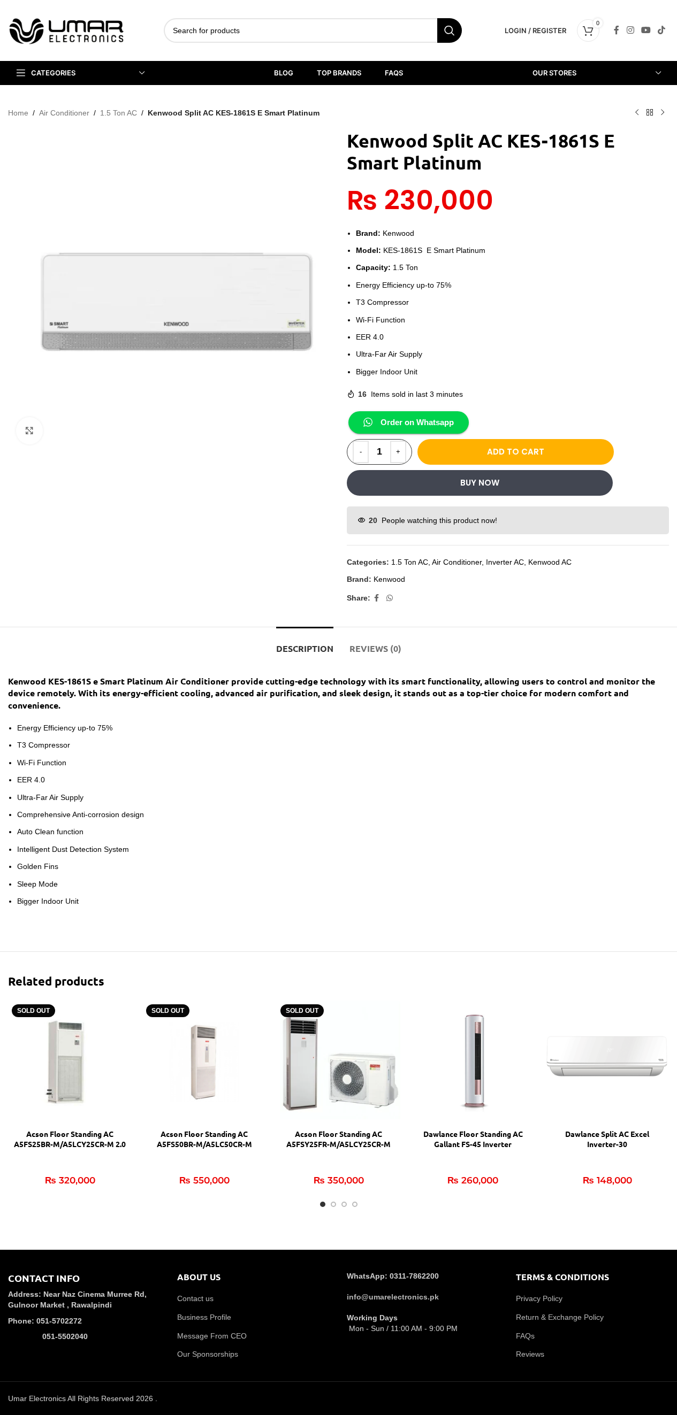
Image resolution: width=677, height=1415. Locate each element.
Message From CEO (212, 1336)
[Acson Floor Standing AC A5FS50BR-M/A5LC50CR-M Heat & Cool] (204, 1062)
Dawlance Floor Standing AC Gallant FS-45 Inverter (473, 1139)
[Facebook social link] (616, 30)
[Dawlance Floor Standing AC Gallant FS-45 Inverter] (473, 1062)
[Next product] (662, 112)
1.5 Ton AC (118, 113)
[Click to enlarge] (29, 430)
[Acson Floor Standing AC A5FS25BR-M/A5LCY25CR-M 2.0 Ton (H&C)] (70, 1062)
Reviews (530, 1354)
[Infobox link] (84, 1315)
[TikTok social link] (662, 30)
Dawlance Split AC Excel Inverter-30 (607, 1139)
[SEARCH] (449, 30)
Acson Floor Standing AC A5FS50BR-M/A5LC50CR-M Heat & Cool (204, 1144)
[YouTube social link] (645, 30)
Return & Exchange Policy (560, 1317)
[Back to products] (649, 112)
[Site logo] (67, 30)
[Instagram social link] (630, 30)
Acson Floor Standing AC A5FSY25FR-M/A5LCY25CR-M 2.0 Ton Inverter (338, 1144)
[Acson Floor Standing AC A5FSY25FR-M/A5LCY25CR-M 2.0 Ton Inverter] (338, 1062)
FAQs (525, 1336)
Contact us (195, 1298)
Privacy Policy (539, 1298)
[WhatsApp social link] (389, 598)
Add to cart (515, 451)
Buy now (479, 482)
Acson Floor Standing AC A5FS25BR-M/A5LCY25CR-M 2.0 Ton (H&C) (70, 1144)
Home (18, 113)
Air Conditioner (64, 113)
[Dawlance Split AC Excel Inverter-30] (607, 1062)
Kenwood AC (550, 562)
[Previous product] (636, 112)
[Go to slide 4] (354, 1204)
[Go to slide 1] (322, 1204)
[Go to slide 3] (344, 1204)
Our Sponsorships (207, 1354)
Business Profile (204, 1317)
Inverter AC (505, 562)
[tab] (304, 643)
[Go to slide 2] (333, 1204)
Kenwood (389, 579)
